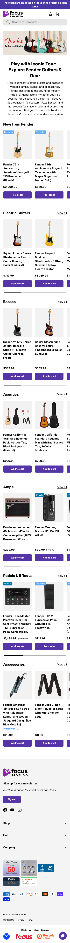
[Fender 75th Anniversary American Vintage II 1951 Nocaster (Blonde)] (17, 144)
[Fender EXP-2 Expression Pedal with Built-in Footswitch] (49, 596)
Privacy (20, 920)
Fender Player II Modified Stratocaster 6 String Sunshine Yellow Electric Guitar (49, 261)
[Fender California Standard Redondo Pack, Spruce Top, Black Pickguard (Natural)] (17, 415)
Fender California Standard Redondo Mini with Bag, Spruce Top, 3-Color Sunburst (49, 442)
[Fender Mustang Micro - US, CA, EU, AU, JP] (49, 507)
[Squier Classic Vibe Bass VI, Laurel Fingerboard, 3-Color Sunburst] (49, 322)
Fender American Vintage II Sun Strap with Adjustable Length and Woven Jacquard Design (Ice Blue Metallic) (17, 714)
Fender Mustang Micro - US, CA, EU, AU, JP (47, 531)
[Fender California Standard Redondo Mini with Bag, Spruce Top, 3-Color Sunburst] (49, 415)
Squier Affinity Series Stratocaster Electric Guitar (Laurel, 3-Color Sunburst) (17, 259)
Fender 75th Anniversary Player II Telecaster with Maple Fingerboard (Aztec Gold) (48, 172)
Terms (30, 920)
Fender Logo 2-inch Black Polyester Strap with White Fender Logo (49, 710)
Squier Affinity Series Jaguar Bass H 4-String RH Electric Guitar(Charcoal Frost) (17, 349)
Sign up (12, 799)
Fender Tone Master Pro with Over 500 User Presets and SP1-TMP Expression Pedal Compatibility (17, 623)
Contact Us (8, 920)
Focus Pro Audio (19, 914)
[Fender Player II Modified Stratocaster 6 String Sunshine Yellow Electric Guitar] (49, 233)
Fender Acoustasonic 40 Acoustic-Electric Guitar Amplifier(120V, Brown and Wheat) (17, 533)
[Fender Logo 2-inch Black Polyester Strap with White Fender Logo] (49, 685)
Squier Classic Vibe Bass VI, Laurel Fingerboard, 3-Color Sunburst (48, 347)
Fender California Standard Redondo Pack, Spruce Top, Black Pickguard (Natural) (15, 442)
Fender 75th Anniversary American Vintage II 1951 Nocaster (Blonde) (16, 172)
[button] (57, 14)
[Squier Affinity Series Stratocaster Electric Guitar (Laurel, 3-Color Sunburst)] (17, 233)
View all (62, 213)
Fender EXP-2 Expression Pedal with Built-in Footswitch (46, 621)
